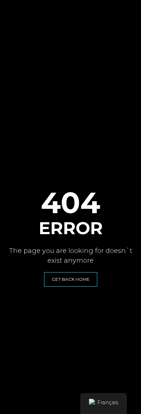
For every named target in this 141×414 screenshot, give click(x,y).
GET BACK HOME (71, 279)
